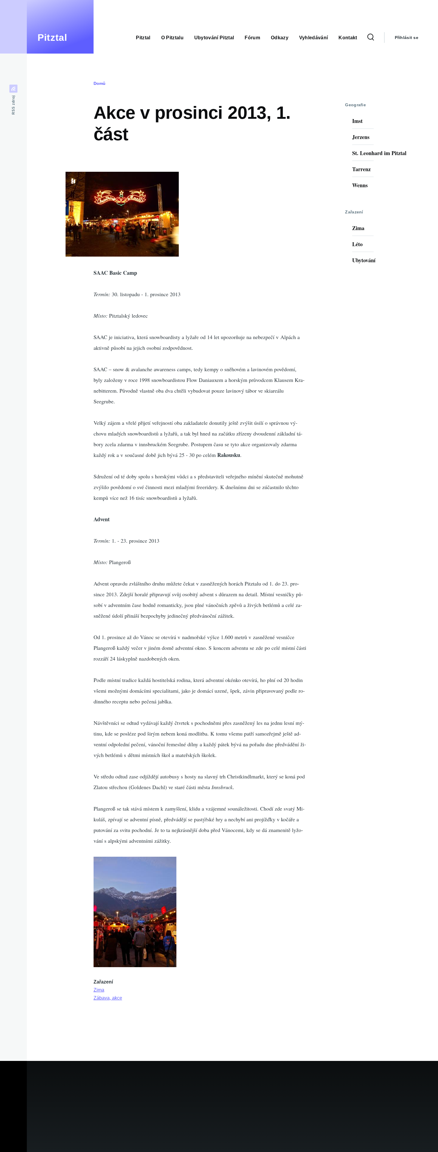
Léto (357, 244)
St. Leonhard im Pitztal (379, 153)
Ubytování (363, 260)
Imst (357, 121)
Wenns (360, 185)
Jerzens (360, 137)
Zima (99, 989)
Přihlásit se (406, 37)
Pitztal (52, 37)
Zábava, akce (108, 997)
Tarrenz (361, 169)
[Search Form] (371, 37)
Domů (99, 83)
